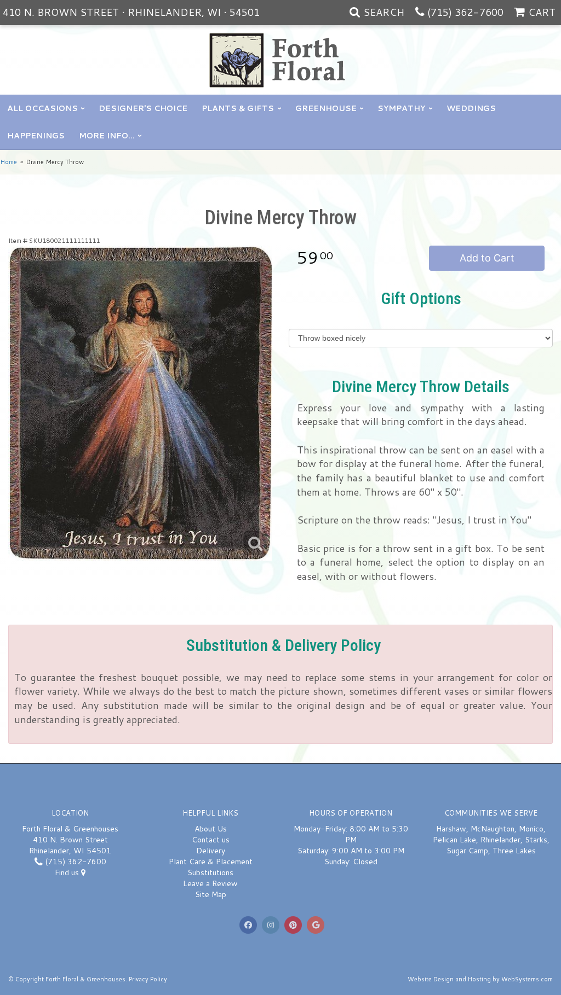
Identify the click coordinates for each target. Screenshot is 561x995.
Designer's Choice (143, 108)
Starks (536, 839)
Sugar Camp (467, 850)
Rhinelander (500, 839)
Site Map (210, 894)
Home (8, 162)
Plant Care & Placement (211, 861)
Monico (531, 828)
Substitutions (210, 872)
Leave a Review (210, 883)
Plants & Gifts (238, 108)
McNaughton (492, 828)
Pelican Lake (454, 839)
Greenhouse (326, 108)
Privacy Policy (148, 979)
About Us (210, 828)
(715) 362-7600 (465, 12)
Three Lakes (514, 850)
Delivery (210, 850)
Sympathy (401, 108)
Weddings (471, 108)
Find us (68, 872)
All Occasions (42, 108)
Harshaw (451, 828)
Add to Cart (487, 258)
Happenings (36, 135)
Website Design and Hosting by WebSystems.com (480, 979)
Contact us (211, 839)
